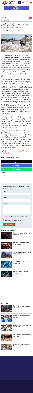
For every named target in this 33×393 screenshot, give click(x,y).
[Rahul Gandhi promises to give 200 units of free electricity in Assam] (6, 308)
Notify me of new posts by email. (13, 220)
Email (5, 197)
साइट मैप (27, 382)
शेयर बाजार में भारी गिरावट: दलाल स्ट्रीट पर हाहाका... (21, 243)
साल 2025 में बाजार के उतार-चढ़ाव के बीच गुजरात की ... (22, 262)
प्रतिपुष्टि (17, 382)
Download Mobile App (16, 389)
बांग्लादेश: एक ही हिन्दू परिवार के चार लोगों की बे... (21, 316)
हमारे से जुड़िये (7, 376)
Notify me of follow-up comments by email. (16, 216)
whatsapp (17, 169)
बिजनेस (5, 20)
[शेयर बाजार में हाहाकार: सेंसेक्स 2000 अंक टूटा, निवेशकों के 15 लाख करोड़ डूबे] (6, 235)
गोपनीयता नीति (22, 382)
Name (5, 191)
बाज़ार (8, 20)
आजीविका (12, 382)
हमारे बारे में (8, 382)
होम (1, 20)
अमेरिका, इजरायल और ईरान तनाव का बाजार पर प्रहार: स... (22, 253)
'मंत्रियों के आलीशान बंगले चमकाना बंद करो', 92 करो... (22, 326)
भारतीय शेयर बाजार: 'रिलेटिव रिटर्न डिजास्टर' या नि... (21, 272)
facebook (17, 165)
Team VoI (3, 27)
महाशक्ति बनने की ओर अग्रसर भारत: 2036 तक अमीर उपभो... (22, 345)
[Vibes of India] (8, 3)
